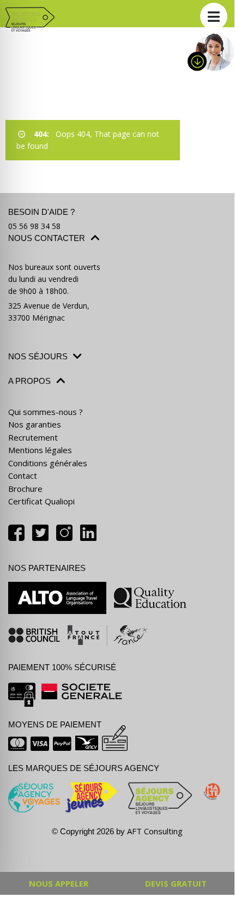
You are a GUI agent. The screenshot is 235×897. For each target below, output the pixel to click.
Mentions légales (40, 449)
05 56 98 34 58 (34, 226)
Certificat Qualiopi (41, 501)
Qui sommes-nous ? (45, 411)
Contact (22, 475)
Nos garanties (34, 424)
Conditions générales (47, 462)
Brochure (25, 488)
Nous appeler (58, 883)
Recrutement (33, 437)
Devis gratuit (176, 883)
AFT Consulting (155, 831)
